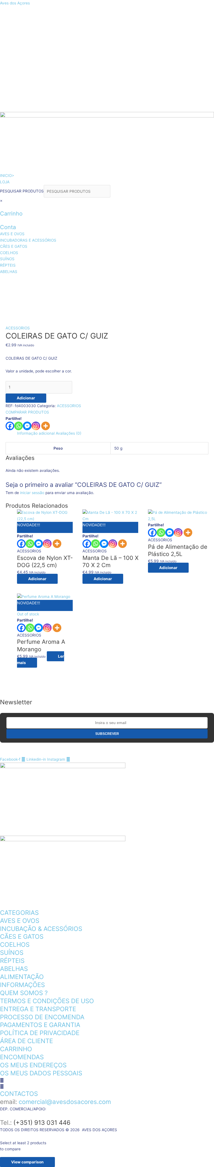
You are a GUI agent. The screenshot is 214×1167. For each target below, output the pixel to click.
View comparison (27, 1162)
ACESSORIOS (18, 328)
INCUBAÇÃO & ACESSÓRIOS (41, 928)
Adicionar (26, 398)
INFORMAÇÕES (22, 984)
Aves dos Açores (15, 3)
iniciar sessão (32, 492)
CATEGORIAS (19, 912)
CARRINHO (16, 1049)
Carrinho (11, 213)
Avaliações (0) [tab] (68, 433)
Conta (8, 227)
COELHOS (19, 296)
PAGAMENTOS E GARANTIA (40, 1024)
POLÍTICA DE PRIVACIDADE (39, 1032)
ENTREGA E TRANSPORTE (38, 1009)
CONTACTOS (19, 1093)
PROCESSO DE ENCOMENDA (42, 1017)
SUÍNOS (55, 296)
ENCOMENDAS (22, 1057)
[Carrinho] (1, 207)
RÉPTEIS (89, 296)
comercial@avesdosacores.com (65, 1101)
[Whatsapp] (18, 426)
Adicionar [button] (37, 579)
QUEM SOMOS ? (24, 992)
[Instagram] (35, 426)
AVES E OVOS (24, 281)
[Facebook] (10, 426)
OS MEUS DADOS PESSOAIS (41, 1073)
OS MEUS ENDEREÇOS (33, 1065)
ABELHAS (126, 296)
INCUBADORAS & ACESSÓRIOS (93, 281)
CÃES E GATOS (163, 281)
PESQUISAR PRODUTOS (22, 191)
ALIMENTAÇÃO (22, 976)
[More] (45, 426)
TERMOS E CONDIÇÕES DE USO (47, 1001)
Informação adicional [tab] (36, 433)
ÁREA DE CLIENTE (26, 1041)
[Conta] (1, 220)
